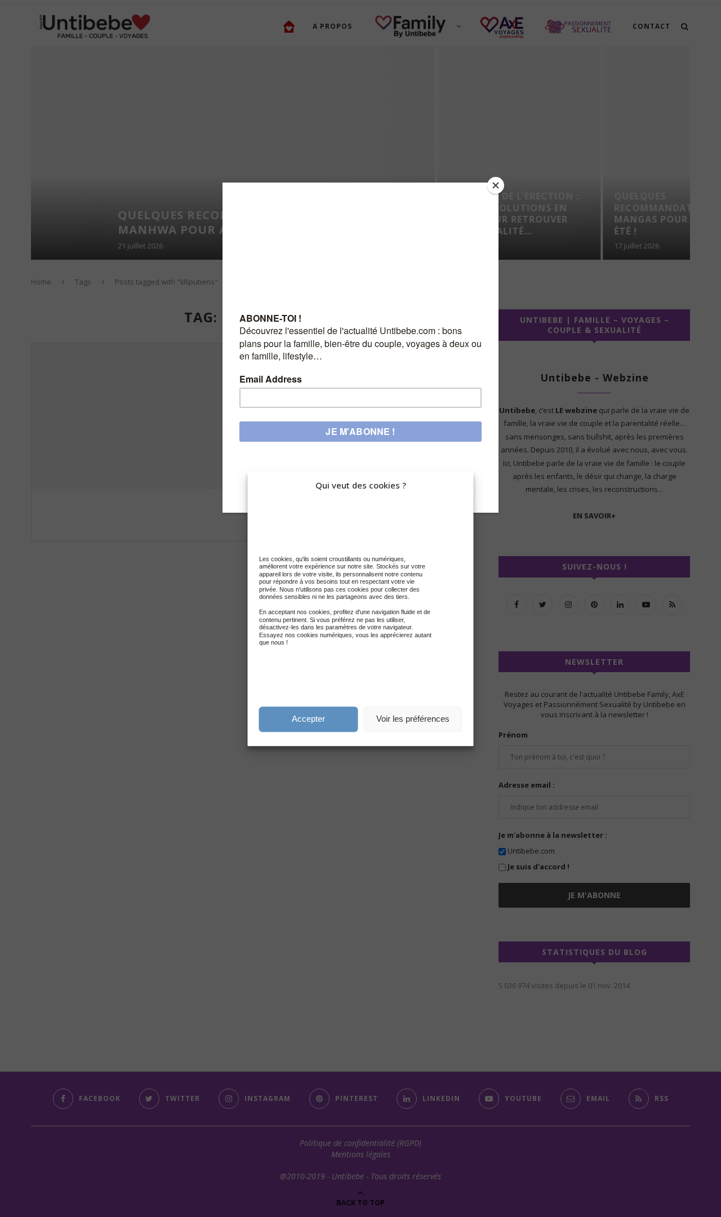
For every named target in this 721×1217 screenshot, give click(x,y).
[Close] (495, 185)
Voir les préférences (412, 718)
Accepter (308, 718)
